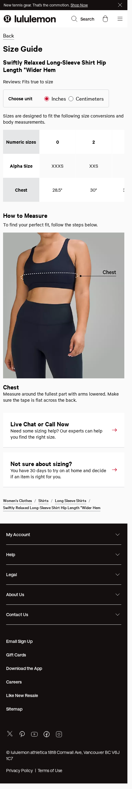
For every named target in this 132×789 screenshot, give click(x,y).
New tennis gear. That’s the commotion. (37, 5)
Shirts (43, 500)
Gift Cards (16, 654)
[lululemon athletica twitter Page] (10, 734)
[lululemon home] (30, 18)
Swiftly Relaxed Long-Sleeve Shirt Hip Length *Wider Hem (51, 507)
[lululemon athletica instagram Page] (59, 735)
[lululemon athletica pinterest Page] (22, 735)
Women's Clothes (17, 500)
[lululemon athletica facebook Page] (46, 735)
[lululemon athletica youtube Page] (34, 735)
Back (8, 35)
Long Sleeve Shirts (70, 500)
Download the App (24, 668)
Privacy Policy (19, 770)
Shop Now (79, 5)
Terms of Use (50, 770)
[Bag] (105, 18)
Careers (14, 681)
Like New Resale (22, 695)
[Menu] (120, 18)
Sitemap (14, 708)
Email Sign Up (19, 641)
